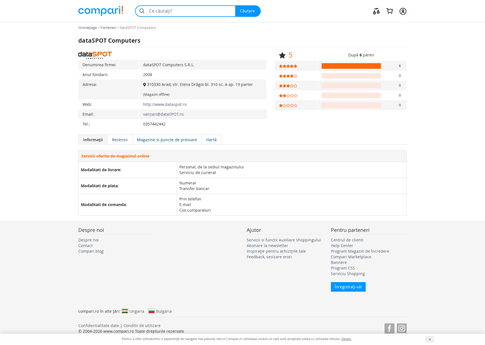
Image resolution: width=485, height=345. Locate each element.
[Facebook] (389, 327)
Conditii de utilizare (142, 325)
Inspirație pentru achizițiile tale (276, 251)
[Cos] (389, 11)
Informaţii (93, 139)
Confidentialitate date (98, 325)
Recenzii (120, 139)
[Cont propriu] (403, 11)
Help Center (342, 245)
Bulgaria (164, 311)
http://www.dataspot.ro (165, 104)
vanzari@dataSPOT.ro (163, 114)
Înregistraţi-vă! (348, 286)
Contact (85, 245)
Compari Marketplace (351, 256)
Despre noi (88, 240)
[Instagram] (402, 327)
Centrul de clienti (347, 240)
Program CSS (343, 268)
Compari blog (91, 251)
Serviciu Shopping (348, 273)
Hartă (211, 139)
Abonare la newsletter (267, 245)
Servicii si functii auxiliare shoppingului (284, 240)
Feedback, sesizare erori (269, 256)
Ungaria (136, 311)
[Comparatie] (376, 11)
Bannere (339, 262)
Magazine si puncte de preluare (167, 139)
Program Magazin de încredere (360, 251)
